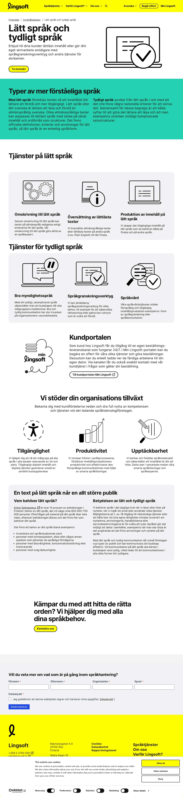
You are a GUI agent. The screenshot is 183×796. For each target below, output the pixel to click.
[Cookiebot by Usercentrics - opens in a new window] (17, 791)
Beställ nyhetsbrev (19, 707)
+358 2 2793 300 (19, 753)
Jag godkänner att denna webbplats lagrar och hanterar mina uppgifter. (64, 699)
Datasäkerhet (100, 747)
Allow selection (161, 771)
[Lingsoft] (91, 731)
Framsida (14, 19)
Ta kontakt (19, 69)
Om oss (94, 6)
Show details (139, 791)
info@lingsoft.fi (18, 756)
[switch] (77, 791)
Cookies (97, 743)
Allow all (161, 763)
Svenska (129, 6)
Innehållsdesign (32, 19)
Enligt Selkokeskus (25, 507)
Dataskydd (106, 699)
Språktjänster (52, 6)
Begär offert (149, 6)
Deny (160, 779)
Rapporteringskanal (104, 750)
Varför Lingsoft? (75, 6)
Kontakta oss (45, 628)
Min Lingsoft (168, 6)
